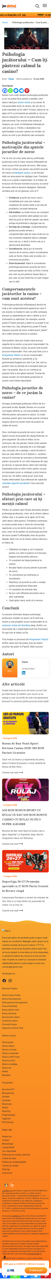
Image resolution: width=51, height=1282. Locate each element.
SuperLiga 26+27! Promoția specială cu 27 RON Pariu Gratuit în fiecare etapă (25, 886)
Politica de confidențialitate (14, 1162)
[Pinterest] (26, 90)
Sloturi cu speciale (10, 1053)
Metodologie (7, 1144)
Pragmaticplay (8, 1115)
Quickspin (6, 1100)
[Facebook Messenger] (15, 90)
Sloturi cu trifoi (8, 1060)
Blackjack (6, 1075)
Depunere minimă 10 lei (12, 1028)
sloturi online (24, 102)
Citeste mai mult (10, 772)
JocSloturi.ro (7, 1191)
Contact (5, 1140)
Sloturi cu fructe (9, 1049)
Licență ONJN (8, 1147)
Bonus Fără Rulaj (9, 1006)
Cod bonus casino (10, 1021)
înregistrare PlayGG (38, 639)
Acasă (5, 22)
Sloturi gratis (7, 1042)
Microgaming (8, 1093)
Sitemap (6, 1169)
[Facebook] (4, 90)
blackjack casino (22, 172)
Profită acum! (36, 1270)
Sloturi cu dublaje (9, 1064)
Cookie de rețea (9, 1158)
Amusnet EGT (8, 1089)
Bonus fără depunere (11, 999)
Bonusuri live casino (11, 1017)
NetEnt (5, 1108)
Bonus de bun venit (10, 1010)
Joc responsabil (9, 1151)
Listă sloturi (7, 1173)
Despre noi (7, 1136)
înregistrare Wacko (11, 355)
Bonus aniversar (9, 1013)
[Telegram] (21, 90)
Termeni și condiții (10, 1166)
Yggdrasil (6, 1118)
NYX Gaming (7, 1122)
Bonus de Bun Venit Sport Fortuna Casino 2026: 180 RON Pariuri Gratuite (23, 748)
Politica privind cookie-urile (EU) (16, 1155)
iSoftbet (5, 1097)
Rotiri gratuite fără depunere (15, 1002)
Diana (11, 79)
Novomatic (7, 1104)
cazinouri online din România (16, 625)
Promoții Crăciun (9, 1024)
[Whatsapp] (10, 90)
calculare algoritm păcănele (15, 483)
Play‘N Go (6, 1111)
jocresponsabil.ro (34, 1254)
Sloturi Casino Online (11, 995)
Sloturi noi (6, 1068)
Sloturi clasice (8, 1046)
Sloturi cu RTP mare (11, 1057)
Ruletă (5, 1071)
